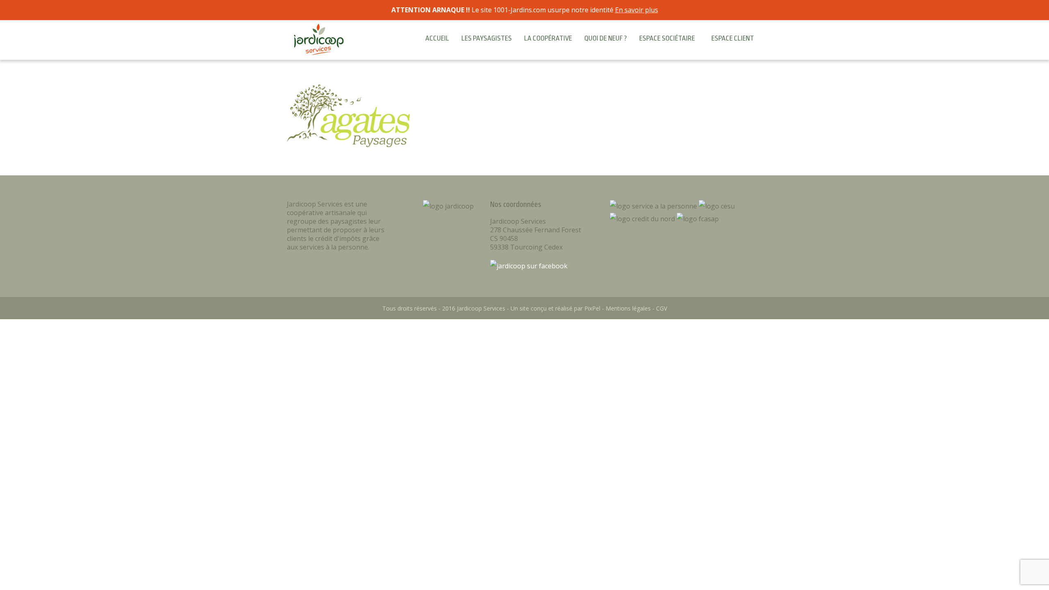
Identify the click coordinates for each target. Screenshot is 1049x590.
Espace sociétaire (667, 38)
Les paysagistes (486, 38)
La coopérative (548, 38)
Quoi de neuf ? (605, 38)
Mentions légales (628, 308)
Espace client (732, 38)
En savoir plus (636, 9)
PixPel (592, 308)
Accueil (437, 38)
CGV (661, 308)
